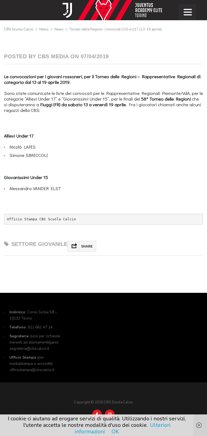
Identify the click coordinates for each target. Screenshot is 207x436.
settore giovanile (39, 244)
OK (115, 431)
